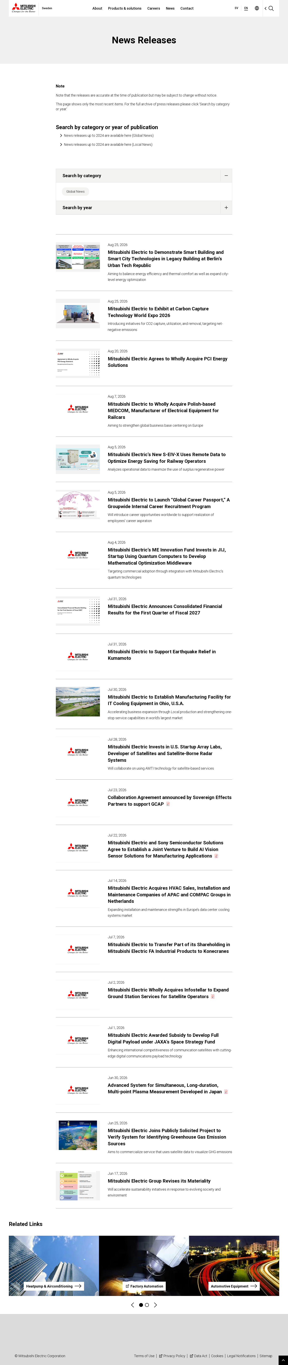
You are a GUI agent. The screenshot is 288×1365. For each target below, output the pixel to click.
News (170, 8)
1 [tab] (141, 1305)
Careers (153, 8)
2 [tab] (147, 1305)
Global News (75, 191)
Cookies (217, 1356)
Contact (187, 8)
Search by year (77, 207)
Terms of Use (144, 1356)
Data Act (200, 1356)
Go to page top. (283, 1360)
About (97, 8)
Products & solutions (124, 8)
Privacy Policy (174, 1356)
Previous (133, 1305)
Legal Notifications (241, 1356)
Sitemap (266, 1356)
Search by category (81, 175)
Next (155, 1305)
